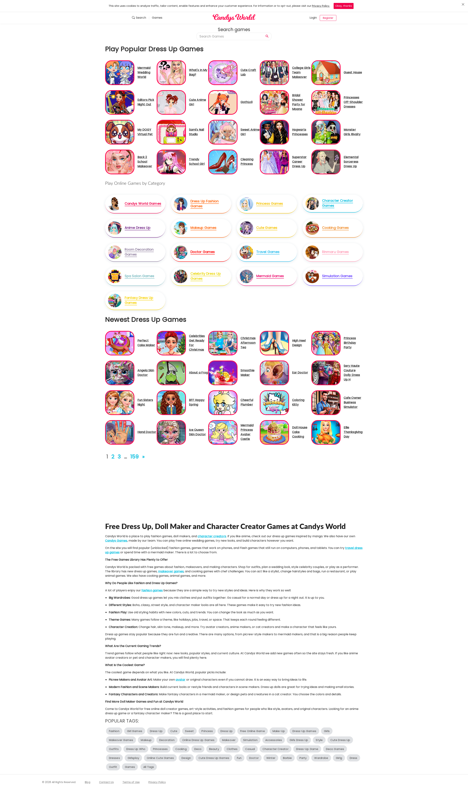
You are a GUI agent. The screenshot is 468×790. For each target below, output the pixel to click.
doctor (254, 758)
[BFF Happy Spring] (171, 402)
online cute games (160, 758)
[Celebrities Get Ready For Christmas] (171, 343)
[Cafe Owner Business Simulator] (326, 402)
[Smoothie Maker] (222, 373)
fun (239, 758)
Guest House (353, 72)
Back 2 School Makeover (144, 161)
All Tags (148, 767)
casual (250, 749)
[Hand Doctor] (119, 432)
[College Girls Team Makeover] (274, 72)
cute (173, 731)
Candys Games (116, 540)
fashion (114, 731)
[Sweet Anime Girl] (222, 132)
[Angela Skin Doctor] (119, 373)
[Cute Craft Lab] (222, 72)
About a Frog (198, 372)
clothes (232, 749)
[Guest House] (326, 72)
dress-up (156, 731)
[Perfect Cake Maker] (119, 343)
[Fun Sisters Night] (119, 402)
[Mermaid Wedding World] (119, 72)
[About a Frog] (171, 373)
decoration (167, 740)
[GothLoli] (222, 102)
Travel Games (268, 251)
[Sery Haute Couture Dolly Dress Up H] (326, 373)
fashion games (152, 590)
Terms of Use (131, 782)
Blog (87, 782)
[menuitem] (140, 18)
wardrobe (321, 758)
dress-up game (307, 749)
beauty (214, 749)
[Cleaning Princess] (222, 162)
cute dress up (340, 740)
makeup (146, 740)
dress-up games (304, 731)
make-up (279, 731)
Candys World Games (143, 203)
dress (353, 758)
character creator (275, 749)
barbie (287, 758)
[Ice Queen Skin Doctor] (171, 432)
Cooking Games (335, 227)
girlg (339, 758)
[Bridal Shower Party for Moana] (274, 102)
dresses (114, 758)
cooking (181, 749)
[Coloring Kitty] (274, 402)
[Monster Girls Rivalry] (326, 132)
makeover (228, 740)
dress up (226, 731)
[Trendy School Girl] (171, 162)
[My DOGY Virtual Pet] (119, 132)
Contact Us (106, 782)
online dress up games (198, 740)
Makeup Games (203, 227)
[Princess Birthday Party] (326, 343)
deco (197, 749)
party (303, 758)
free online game (252, 731)
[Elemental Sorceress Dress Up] (326, 162)
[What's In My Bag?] (171, 72)
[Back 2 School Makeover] (119, 162)
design (186, 758)
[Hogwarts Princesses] (274, 132)
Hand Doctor (146, 432)
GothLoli (246, 102)
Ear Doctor (300, 372)
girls (327, 731)
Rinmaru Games (335, 251)
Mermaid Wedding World (143, 72)
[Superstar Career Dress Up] (274, 162)
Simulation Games (337, 276)
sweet (189, 731)
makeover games (171, 571)
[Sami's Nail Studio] (171, 132)
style (319, 740)
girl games (134, 731)
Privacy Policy (157, 782)
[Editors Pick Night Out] (119, 102)
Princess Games (269, 203)
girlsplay (133, 758)
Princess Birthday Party (350, 342)
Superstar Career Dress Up (299, 161)
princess (207, 731)
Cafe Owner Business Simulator (352, 402)
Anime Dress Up (137, 227)
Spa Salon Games (139, 276)
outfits (114, 749)
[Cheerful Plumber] (222, 402)
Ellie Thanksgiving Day (353, 432)
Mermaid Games (270, 276)
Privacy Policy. (321, 6)
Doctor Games (202, 251)
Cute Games (266, 227)
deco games (335, 749)
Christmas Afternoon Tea (248, 342)
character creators (212, 536)
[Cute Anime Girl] (171, 102)
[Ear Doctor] (274, 373)
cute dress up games (214, 758)
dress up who (135, 749)
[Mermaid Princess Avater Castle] (222, 432)
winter (270, 758)
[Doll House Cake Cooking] (274, 432)
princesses (160, 749)
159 (134, 456)
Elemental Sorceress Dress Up (351, 161)
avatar (181, 680)
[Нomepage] (234, 18)
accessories (273, 740)
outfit (113, 767)
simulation (250, 740)
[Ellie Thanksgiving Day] (326, 432)
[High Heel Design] (274, 343)
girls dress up (299, 740)
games (130, 767)
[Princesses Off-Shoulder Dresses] (326, 102)
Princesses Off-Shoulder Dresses (353, 102)
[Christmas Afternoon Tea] (222, 343)
